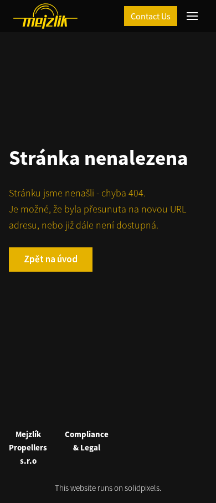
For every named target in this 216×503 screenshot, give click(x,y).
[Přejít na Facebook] (94, 409)
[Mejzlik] (45, 16)
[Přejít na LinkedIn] (121, 409)
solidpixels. (143, 488)
